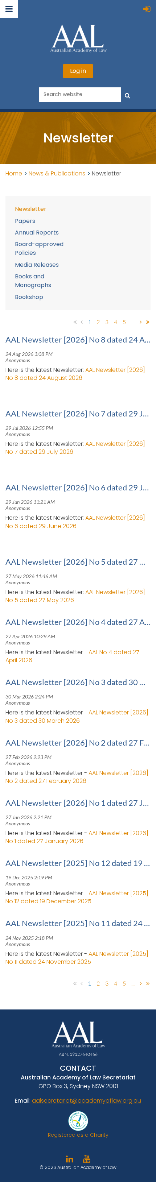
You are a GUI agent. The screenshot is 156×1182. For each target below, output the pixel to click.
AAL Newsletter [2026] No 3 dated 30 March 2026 (76, 716)
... (133, 321)
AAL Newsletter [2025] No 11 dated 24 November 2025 (76, 958)
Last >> (148, 322)
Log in (78, 71)
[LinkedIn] (69, 1159)
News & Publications (57, 173)
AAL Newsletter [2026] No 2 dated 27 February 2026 (76, 777)
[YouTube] (86, 1159)
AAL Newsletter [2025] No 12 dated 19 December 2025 (76, 897)
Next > (141, 322)
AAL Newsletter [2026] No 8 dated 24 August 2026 (75, 374)
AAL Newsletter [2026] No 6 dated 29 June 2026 (75, 522)
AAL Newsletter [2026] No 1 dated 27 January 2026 (76, 837)
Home (13, 173)
